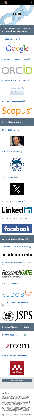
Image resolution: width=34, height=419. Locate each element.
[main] (17, 14)
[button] (2, 2)
